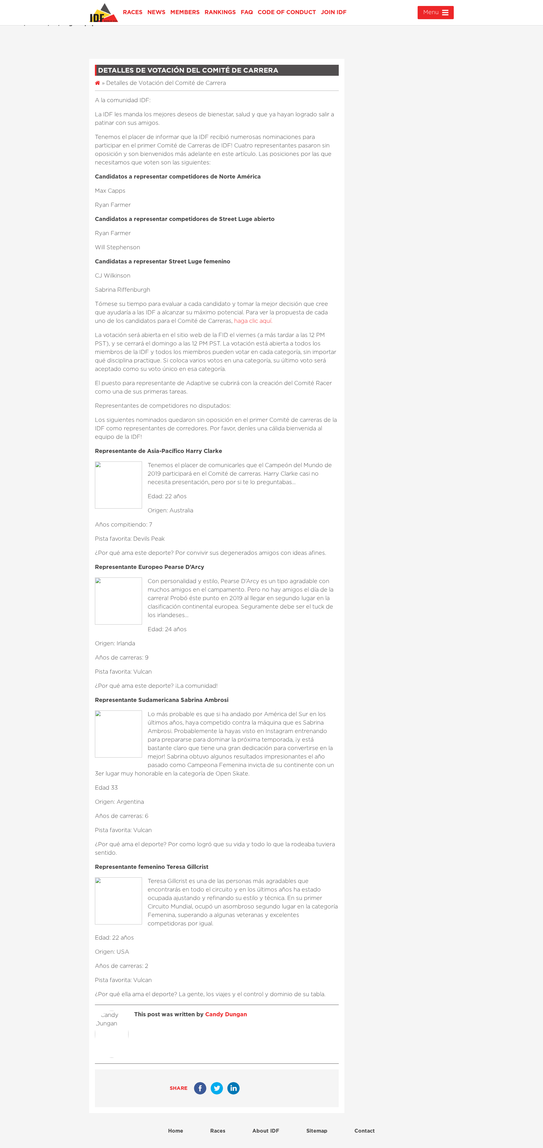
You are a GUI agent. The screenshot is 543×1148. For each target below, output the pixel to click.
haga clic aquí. (253, 321)
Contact (364, 1131)
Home (175, 1131)
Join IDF (334, 12)
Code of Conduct (287, 12)
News (156, 12)
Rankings (220, 12)
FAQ (247, 12)
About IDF (265, 1131)
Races (133, 12)
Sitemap (316, 1131)
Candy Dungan (226, 1015)
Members (185, 12)
